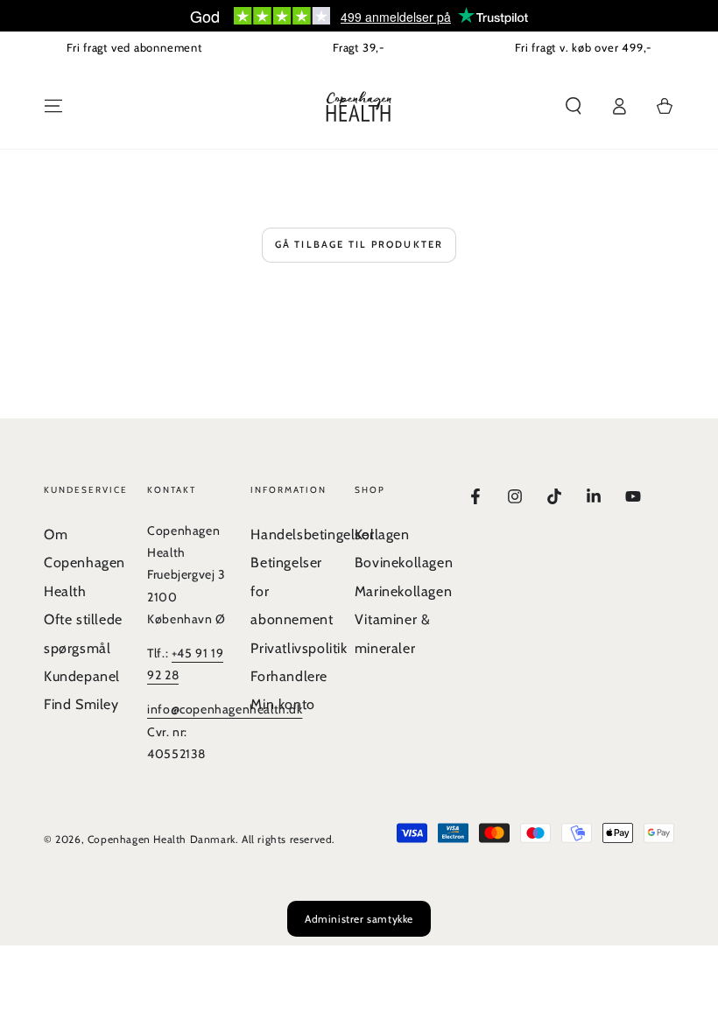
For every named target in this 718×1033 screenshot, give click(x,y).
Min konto (282, 704)
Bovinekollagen (404, 562)
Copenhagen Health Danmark (162, 839)
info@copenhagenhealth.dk (224, 709)
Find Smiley (81, 704)
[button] (573, 106)
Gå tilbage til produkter (359, 244)
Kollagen (382, 534)
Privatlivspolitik (298, 648)
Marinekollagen (403, 591)
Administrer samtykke (359, 918)
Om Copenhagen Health (84, 563)
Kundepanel (82, 676)
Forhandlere (288, 676)
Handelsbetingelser (312, 534)
